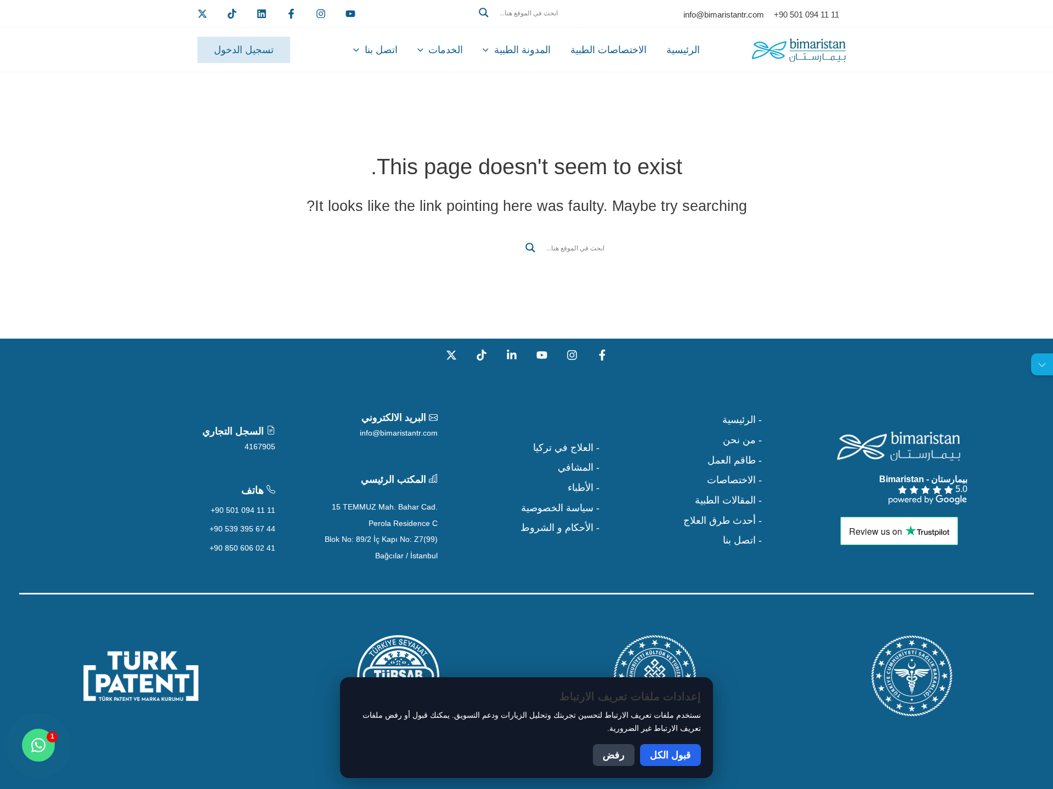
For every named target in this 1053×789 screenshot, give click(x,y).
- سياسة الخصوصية (560, 507)
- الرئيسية (742, 419)
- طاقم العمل (734, 460)
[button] (526, 26)
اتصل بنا (381, 49)
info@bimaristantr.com (399, 432)
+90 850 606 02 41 (242, 548)
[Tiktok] (232, 14)
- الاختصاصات (734, 479)
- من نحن (742, 439)
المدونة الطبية (522, 49)
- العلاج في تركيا (566, 447)
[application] (488, 50)
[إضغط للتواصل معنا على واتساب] (38, 745)
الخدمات (445, 49)
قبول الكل (670, 755)
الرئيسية (683, 49)
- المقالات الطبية (728, 500)
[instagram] (321, 14)
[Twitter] (202, 14)
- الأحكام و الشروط (559, 527)
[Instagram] (572, 355)
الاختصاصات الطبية (608, 49)
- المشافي (578, 467)
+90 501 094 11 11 (243, 510)
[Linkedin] (262, 14)
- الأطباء (583, 487)
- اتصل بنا (742, 540)
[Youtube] (350, 14)
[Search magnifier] (483, 12)
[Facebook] (291, 14)
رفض (614, 755)
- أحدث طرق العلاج (722, 520)
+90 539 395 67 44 (242, 528)
